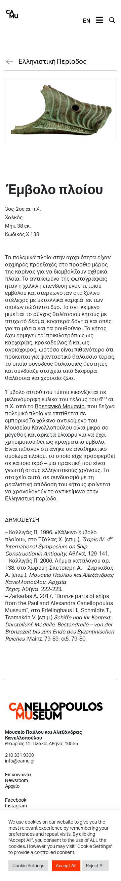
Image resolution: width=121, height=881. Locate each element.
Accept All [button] (66, 865)
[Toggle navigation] (99, 20)
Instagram (16, 805)
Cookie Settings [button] (28, 865)
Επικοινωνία (18, 774)
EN (86, 20)
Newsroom (16, 780)
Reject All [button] (95, 865)
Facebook (15, 800)
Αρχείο (12, 786)
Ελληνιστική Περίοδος (52, 61)
